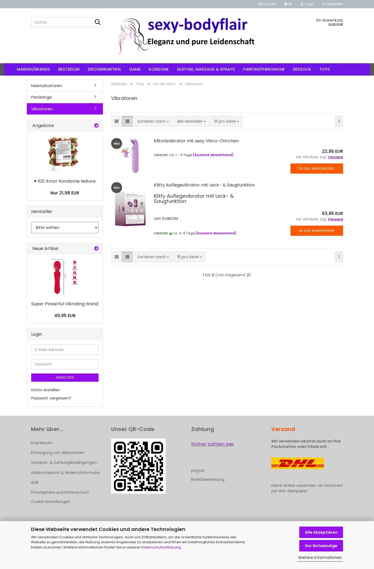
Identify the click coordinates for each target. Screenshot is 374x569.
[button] (288, 4)
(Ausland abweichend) (213, 155)
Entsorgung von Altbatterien (58, 452)
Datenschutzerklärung (161, 547)
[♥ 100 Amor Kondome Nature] (64, 153)
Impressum (42, 443)
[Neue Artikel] (96, 249)
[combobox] (153, 121)
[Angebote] (96, 126)
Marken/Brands (33, 69)
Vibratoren (42, 109)
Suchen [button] (269, 4)
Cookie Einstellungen (50, 501)
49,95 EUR (65, 315)
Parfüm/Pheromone (264, 69)
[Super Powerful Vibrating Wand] (64, 276)
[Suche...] (98, 22)
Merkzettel (334, 4)
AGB (35, 482)
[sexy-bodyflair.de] (187, 35)
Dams (135, 69)
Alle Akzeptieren (321, 532)
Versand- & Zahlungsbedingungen (64, 462)
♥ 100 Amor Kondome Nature (65, 181)
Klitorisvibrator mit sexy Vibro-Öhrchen (196, 141)
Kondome (159, 69)
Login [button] (308, 4)
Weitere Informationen (320, 557)
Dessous (302, 69)
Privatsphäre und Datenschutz (60, 492)
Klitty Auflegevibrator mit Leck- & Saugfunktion (204, 185)
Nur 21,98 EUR (64, 193)
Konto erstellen (45, 390)
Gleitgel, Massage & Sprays (206, 69)
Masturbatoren (46, 85)
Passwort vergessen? (51, 398)
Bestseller (69, 69)
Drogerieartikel (104, 69)
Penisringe (41, 97)
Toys (324, 69)
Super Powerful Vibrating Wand (64, 304)
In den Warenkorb (316, 168)
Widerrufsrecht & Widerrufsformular (65, 472)
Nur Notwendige (321, 545)
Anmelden (65, 377)
